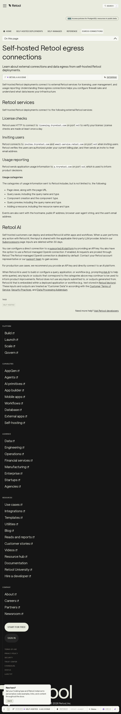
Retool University (17, 569)
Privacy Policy (11, 653)
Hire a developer (16, 576)
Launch (10, 339)
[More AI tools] (116, 709)
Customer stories (17, 543)
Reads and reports (18, 537)
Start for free (17, 627)
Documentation (16, 563)
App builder (13, 390)
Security (9, 657)
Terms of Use (11, 649)
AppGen (11, 371)
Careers (10, 600)
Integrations (13, 511)
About (9, 594)
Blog (8, 530)
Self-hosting (13, 423)
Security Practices (21, 289)
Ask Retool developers (106, 310)
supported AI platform (61, 248)
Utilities (10, 524)
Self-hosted (8, 305)
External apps (14, 416)
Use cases (12, 504)
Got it (10, 701)
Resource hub (14, 556)
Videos (10, 550)
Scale (8, 346)
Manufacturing (15, 467)
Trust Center (11, 662)
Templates (12, 517)
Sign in (12, 638)
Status (8, 670)
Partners (11, 607)
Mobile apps (13, 397)
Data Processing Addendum (52, 289)
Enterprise (12, 473)
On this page (11, 38)
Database (12, 410)
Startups (11, 480)
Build (8, 333)
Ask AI (106, 272)
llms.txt (8, 674)
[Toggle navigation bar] (11, 5)
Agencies (11, 486)
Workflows (12, 403)
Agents (10, 377)
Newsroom (13, 613)
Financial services (17, 460)
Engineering (13, 447)
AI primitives (13, 384)
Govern (10, 352)
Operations (13, 454)
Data (8, 441)
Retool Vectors (107, 282)
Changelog (10, 666)
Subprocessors (10, 241)
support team (33, 259)
